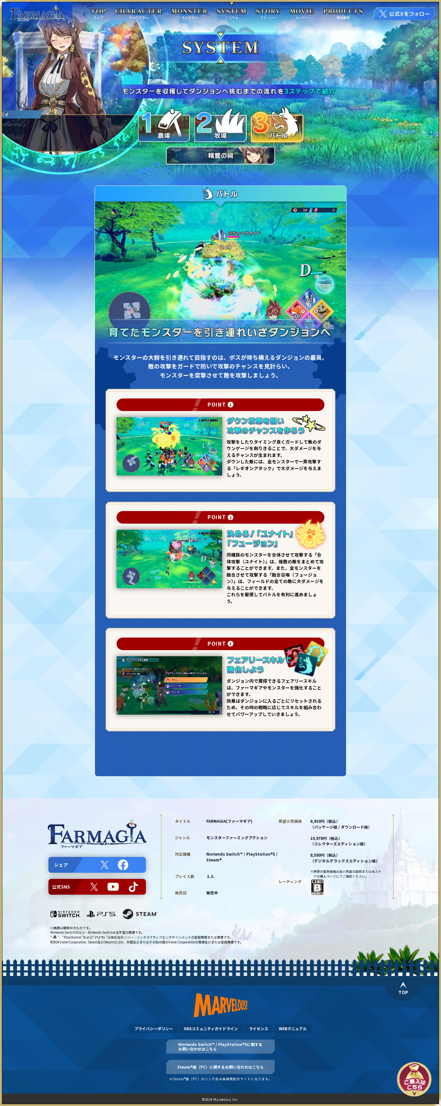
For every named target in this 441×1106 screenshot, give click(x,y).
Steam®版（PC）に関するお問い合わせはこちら (220, 1067)
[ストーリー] (268, 11)
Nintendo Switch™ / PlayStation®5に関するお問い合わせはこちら (220, 1046)
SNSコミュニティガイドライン (211, 1028)
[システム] (231, 11)
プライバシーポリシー (153, 1028)
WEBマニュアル (293, 1028)
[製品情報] (343, 11)
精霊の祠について (220, 758)
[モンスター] (190, 11)
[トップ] (98, 11)
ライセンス (258, 1028)
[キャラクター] (139, 11)
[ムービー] (302, 11)
